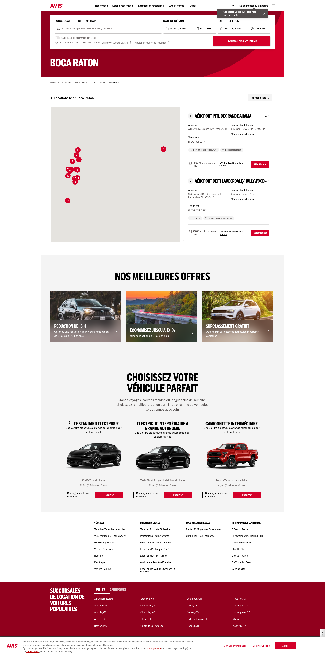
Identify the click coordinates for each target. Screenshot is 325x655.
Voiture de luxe (102, 569)
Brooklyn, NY (147, 598)
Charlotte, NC (147, 612)
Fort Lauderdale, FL (197, 619)
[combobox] (111, 29)
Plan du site (238, 549)
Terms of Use (32, 651)
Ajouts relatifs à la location (155, 542)
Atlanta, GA (100, 612)
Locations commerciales (151, 5)
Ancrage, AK (101, 605)
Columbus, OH (194, 598)
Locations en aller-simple (154, 555)
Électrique (99, 562)
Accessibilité (238, 569)
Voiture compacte (104, 549)
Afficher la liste (258, 97)
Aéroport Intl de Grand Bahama (223, 116)
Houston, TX (239, 598)
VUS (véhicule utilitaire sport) (110, 536)
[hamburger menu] (273, 5)
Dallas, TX (192, 605)
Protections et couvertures (154, 536)
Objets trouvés (240, 555)
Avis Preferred (176, 5)
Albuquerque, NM (103, 598)
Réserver (109, 494)
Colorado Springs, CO (151, 625)
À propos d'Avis (240, 529)
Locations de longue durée (155, 549)
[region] (162, 646)
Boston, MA (100, 625)
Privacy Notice (154, 648)
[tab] (102, 590)
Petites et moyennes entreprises (203, 529)
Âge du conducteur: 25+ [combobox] (66, 42)
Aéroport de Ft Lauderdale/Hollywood (229, 181)
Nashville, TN (240, 625)
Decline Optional (261, 645)
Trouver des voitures (242, 41)
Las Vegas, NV (240, 605)
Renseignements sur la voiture (78, 495)
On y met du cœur (242, 562)
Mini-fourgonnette (104, 542)
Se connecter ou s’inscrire (253, 6)
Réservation (101, 5)
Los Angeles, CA (241, 612)
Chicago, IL (146, 619)
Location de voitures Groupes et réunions (157, 570)
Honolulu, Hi (193, 625)
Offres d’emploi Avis (242, 542)
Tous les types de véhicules (109, 529)
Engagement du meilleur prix (247, 536)
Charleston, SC (148, 605)
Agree (285, 645)
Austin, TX (99, 619)
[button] (163, 149)
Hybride (98, 555)
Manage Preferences (235, 645)
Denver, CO (193, 612)
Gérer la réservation (122, 5)
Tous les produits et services (156, 529)
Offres (193, 5)
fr (233, 6)
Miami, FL (238, 619)
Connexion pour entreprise (200, 536)
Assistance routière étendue (155, 562)
